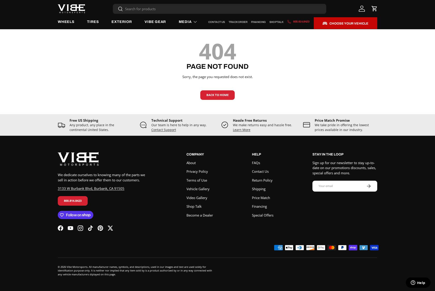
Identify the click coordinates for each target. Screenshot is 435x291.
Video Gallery (196, 197)
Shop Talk (276, 22)
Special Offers (262, 215)
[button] (374, 9)
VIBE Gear (155, 22)
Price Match (261, 197)
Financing (258, 22)
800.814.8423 (73, 201)
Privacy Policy (197, 171)
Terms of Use (196, 180)
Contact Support (163, 130)
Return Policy (262, 180)
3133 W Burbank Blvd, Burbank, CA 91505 (91, 188)
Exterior (121, 22)
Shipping (259, 189)
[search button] (118, 9)
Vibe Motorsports (77, 267)
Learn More (241, 130)
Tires (93, 22)
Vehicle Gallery (198, 189)
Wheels (66, 22)
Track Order (238, 22)
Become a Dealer (199, 215)
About (191, 162)
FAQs (256, 162)
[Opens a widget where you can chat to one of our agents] (418, 283)
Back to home (217, 95)
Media (185, 22)
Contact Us (216, 22)
